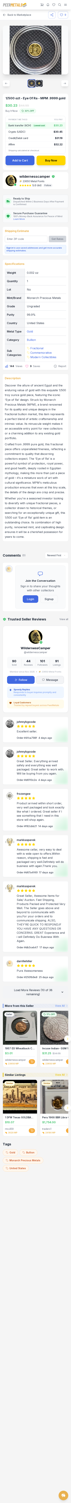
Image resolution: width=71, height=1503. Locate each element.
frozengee (24, 793)
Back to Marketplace (19, 14)
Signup (49, 599)
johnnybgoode (26, 722)
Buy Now (51, 160)
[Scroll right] (67, 1038)
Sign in (9, 248)
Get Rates (57, 238)
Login (30, 599)
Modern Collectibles (43, 357)
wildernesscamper (34, 176)
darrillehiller (24, 961)
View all (63, 619)
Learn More (19, 219)
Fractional (36, 348)
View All (60, 1005)
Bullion (31, 340)
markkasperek (26, 840)
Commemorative (41, 352)
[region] (35, 1039)
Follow (47, 185)
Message (52, 680)
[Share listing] (52, 15)
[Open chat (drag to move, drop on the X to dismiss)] (63, 1495)
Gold (30, 331)
